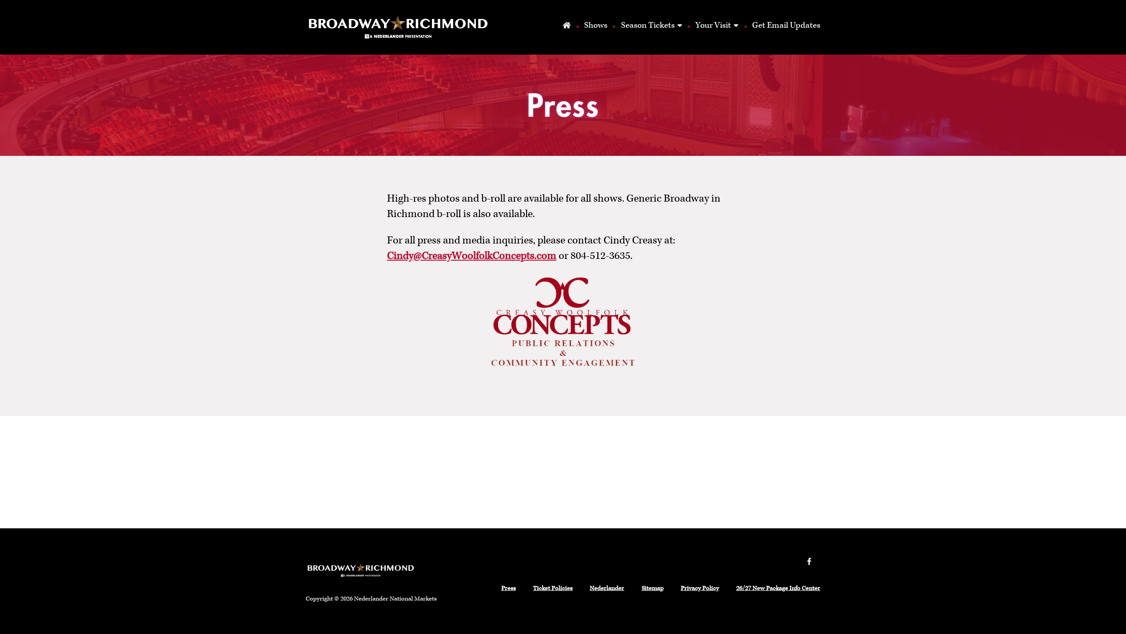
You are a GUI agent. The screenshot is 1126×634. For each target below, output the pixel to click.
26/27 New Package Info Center (778, 588)
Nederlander (607, 588)
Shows (595, 25)
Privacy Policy (700, 588)
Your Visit (713, 25)
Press (508, 588)
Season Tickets (648, 25)
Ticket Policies (553, 588)
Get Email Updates (786, 25)
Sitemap (653, 588)
